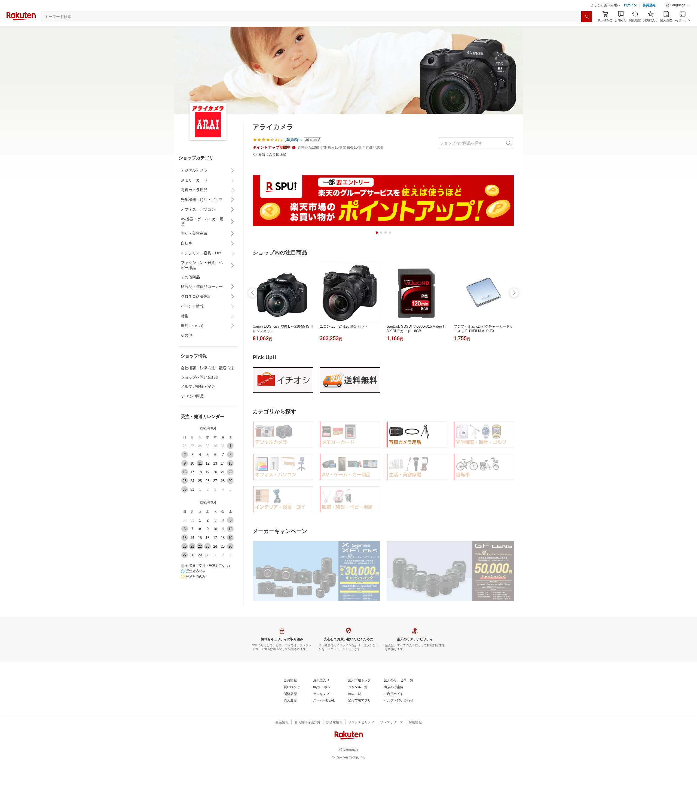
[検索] (586, 16)
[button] (677, 5)
